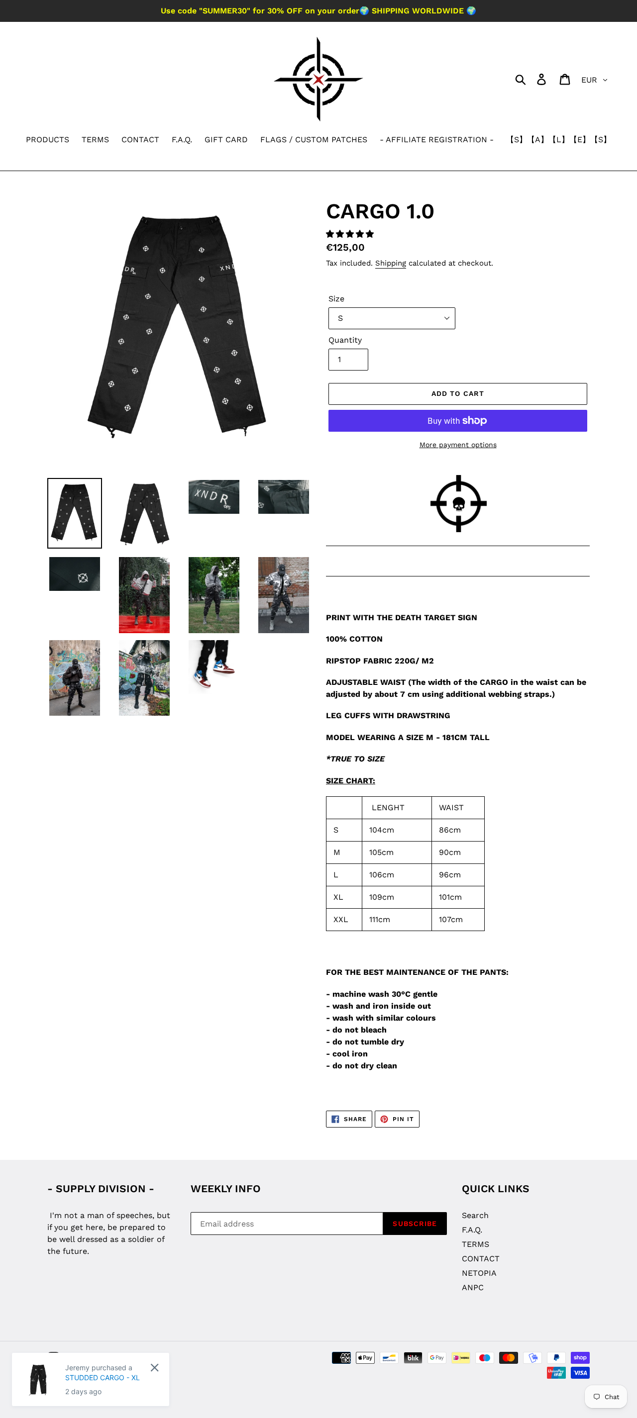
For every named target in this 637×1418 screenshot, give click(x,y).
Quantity (345, 340)
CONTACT (481, 1258)
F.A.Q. (472, 1229)
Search (475, 1215)
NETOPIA (479, 1273)
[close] (154, 1367)
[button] (351, 234)
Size (336, 298)
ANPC (473, 1287)
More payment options (458, 445)
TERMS (475, 1244)
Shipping (390, 263)
